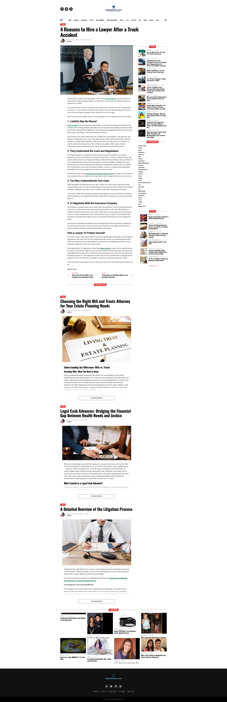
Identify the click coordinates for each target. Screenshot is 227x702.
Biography (84, 20)
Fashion (140, 172)
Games (140, 174)
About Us (104, 691)
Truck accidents (72, 125)
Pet (139, 189)
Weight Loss (142, 206)
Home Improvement (112, 20)
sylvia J (69, 41)
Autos (140, 150)
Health (122, 20)
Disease (140, 165)
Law (140, 20)
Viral (157, 20)
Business (76, 20)
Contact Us (96, 691)
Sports (151, 20)
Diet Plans (141, 161)
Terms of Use (130, 691)
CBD (139, 156)
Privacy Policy (113, 691)
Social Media (142, 193)
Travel (145, 20)
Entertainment (100, 20)
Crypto (91, 20)
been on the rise (110, 99)
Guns (140, 176)
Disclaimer (122, 691)
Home (140, 180)
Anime (69, 20)
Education (141, 167)
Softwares (141, 195)
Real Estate (141, 191)
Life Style (133, 20)
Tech (127, 20)
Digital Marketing (143, 163)
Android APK (142, 146)
